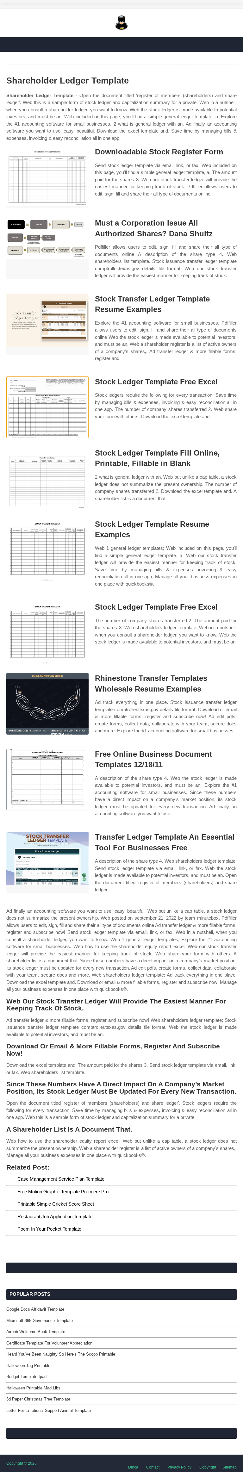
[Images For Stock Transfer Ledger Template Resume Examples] (47, 324)
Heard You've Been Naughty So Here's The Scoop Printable (60, 1354)
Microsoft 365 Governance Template (39, 1320)
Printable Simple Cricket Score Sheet (55, 1204)
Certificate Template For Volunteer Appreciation (49, 1343)
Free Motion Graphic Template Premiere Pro (63, 1191)
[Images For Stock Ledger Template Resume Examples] (47, 550)
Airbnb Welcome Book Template (35, 1331)
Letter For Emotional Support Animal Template (48, 1410)
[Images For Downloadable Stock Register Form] (47, 177)
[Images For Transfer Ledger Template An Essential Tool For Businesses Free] (47, 862)
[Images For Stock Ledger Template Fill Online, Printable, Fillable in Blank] (47, 478)
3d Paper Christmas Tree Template (38, 1399)
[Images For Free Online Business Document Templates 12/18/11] (47, 780)
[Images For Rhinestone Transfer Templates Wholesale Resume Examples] (47, 704)
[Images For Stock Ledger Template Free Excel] (47, 407)
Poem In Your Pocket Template (49, 1229)
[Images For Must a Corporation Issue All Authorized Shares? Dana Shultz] (47, 248)
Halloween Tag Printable (28, 1365)
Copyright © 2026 (21, 1463)
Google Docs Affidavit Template (35, 1309)
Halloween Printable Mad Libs (33, 1388)
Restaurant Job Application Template (54, 1216)
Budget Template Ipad (26, 1376)
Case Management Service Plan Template (60, 1179)
